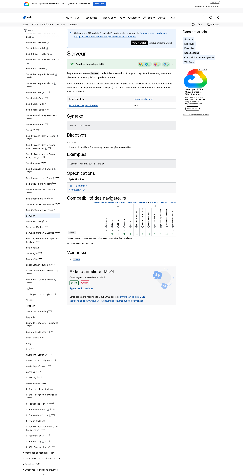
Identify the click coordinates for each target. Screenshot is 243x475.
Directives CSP (32, 464)
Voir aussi (189, 61)
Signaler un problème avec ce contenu (121, 300)
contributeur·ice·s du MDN (131, 296)
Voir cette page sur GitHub (83, 300)
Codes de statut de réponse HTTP (42, 458)
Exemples (189, 48)
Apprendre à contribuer (81, 288)
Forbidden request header (83, 105)
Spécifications (191, 52)
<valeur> (71, 142)
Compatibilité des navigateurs (199, 57)
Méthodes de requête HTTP (39, 452)
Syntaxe (188, 39)
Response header (143, 99)
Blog (173, 17)
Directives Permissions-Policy (40, 469)
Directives (189, 43)
